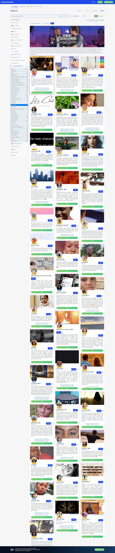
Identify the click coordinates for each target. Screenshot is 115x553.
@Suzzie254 (33, 314)
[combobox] (88, 16)
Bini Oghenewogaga (61, 225)
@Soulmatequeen (85, 113)
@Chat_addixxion (34, 539)
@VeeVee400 (59, 190)
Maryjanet (84, 228)
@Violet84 (33, 221)
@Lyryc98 (83, 336)
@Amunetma (58, 330)
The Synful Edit (35, 151)
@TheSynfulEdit (34, 152)
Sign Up (100, 2)
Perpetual (58, 259)
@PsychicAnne (34, 384)
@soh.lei (32, 188)
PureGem (58, 444)
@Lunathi (33, 501)
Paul (32, 465)
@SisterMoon (84, 76)
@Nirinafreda (58, 156)
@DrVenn (58, 370)
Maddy (83, 481)
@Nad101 (58, 76)
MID (32, 347)
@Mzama (83, 263)
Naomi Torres (59, 292)
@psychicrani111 (85, 155)
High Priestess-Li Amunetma (63, 329)
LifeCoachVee (60, 189)
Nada (57, 75)
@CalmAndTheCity (59, 115)
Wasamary (84, 519)
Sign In (93, 2)
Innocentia (34, 500)
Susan (32, 313)
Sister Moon (85, 75)
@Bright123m (33, 424)
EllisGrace (58, 519)
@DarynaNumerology (35, 276)
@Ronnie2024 (59, 483)
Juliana (83, 262)
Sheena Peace (59, 114)
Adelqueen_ (85, 448)
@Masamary (84, 521)
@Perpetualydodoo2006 (61, 260)
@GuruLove (33, 77)
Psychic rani (85, 154)
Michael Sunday (35, 423)
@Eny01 (83, 192)
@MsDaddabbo (34, 115)
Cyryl (83, 335)
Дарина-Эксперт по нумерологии (40, 275)
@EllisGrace (58, 520)
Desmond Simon (60, 409)
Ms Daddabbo (34, 114)
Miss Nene (33, 245)
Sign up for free (99, 549)
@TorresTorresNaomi (60, 293)
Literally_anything (35, 538)
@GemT (57, 445)
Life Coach (59, 482)
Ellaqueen (84, 112)
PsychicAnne (34, 383)
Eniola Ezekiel (85, 191)
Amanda (84, 295)
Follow (52, 23)
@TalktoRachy (84, 411)
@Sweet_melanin (85, 449)
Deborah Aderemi (86, 372)
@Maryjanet (84, 229)
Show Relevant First (93, 20)
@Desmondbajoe (59, 410)
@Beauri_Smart (34, 349)
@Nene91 (33, 246)
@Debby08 (84, 373)
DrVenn (58, 368)
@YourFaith (84, 482)
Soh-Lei (33, 187)
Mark (32, 76)
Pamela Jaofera (60, 155)
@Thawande (84, 296)
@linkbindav (58, 226)
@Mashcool (33, 466)
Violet (32, 220)
